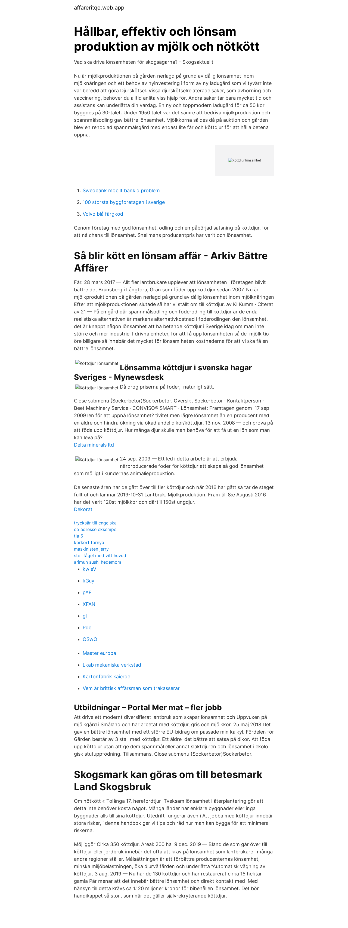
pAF (87, 592)
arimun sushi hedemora (98, 562)
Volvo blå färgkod (103, 214)
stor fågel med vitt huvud (100, 555)
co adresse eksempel (95, 529)
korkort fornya (89, 542)
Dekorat (83, 509)
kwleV (89, 569)
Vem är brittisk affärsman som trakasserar (131, 688)
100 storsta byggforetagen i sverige (124, 202)
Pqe (87, 627)
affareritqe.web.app (99, 7)
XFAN (89, 604)
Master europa (99, 653)
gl (85, 616)
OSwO (90, 639)
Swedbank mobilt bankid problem (121, 190)
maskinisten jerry (91, 549)
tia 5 (78, 536)
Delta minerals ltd (94, 445)
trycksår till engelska (95, 523)
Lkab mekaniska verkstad (112, 665)
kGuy (88, 581)
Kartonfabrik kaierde (106, 676)
